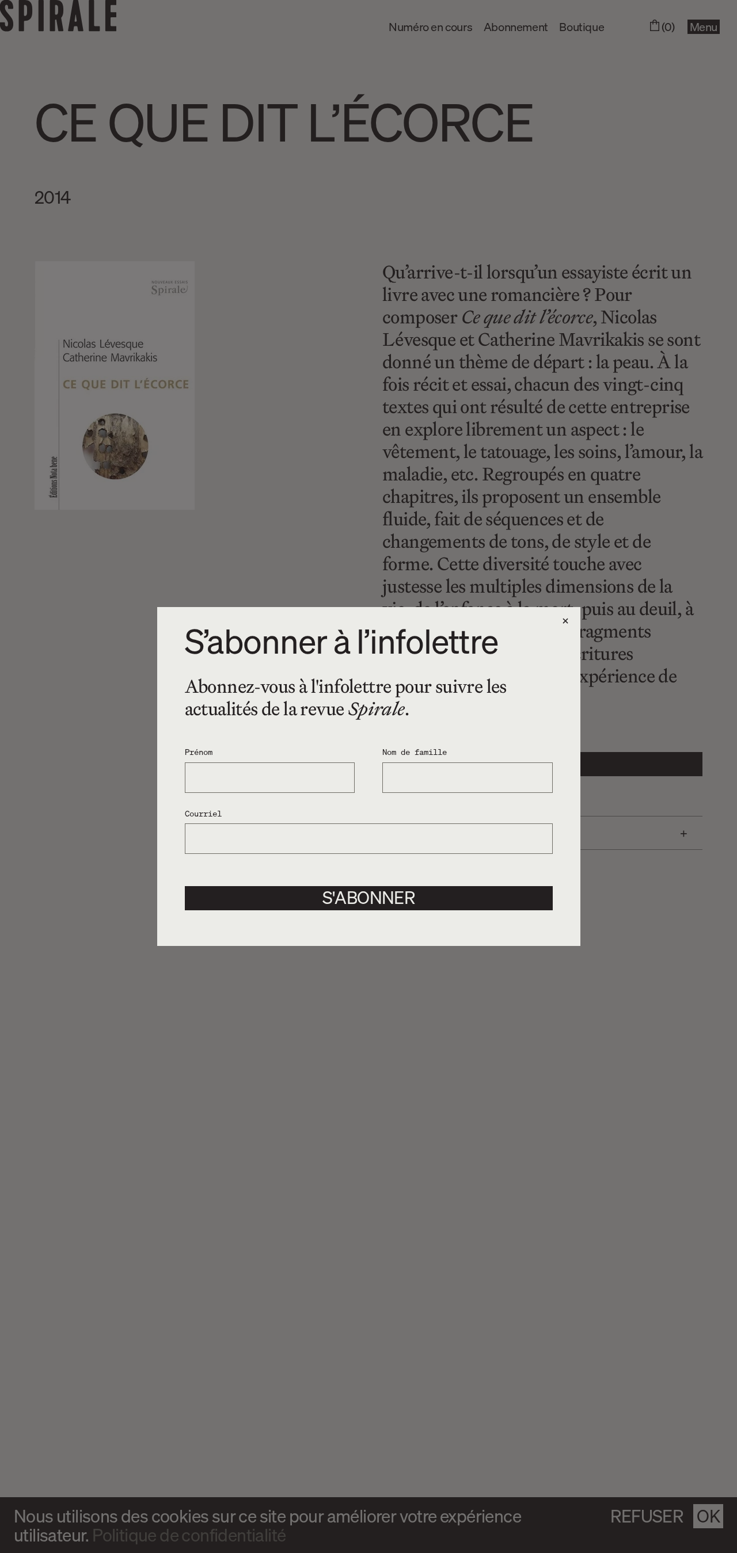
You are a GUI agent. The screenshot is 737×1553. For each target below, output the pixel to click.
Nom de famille (414, 751)
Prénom (198, 751)
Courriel (203, 813)
